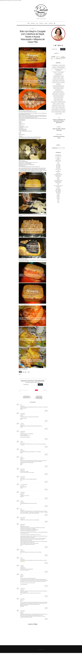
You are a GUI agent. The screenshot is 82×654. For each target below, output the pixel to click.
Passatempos (58, 186)
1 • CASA (55, 72)
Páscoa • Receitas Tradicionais (58, 185)
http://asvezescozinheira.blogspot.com (25, 437)
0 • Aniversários (54, 65)
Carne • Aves (58, 164)
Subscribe (40, 384)
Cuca (21, 404)
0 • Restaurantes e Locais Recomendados (58, 70)
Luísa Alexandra (22, 413)
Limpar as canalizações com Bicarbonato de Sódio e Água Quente (59, 121)
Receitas (33, 23)
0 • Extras (54, 67)
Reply (46, 410)
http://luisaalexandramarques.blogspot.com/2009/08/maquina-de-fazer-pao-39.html (30, 534)
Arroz (62, 76)
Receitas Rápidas (58, 111)
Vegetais (58, 202)
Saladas (63, 111)
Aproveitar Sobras (57, 76)
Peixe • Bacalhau (58, 188)
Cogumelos (58, 84)
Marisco (58, 178)
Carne (62, 78)
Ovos (58, 183)
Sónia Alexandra (22, 517)
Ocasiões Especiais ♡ (58, 181)
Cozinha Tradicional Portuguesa (58, 86)
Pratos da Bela (22, 492)
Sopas (57, 113)
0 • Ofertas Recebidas (60, 67)
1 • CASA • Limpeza (60, 72)
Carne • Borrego (58, 165)
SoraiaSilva (22, 423)
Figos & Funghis (22, 476)
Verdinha (21, 441)
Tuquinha (21, 449)
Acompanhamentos (58, 74)
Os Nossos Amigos (58, 182)
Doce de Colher (58, 173)
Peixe (58, 187)
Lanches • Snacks (59, 134)
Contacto (51, 23)
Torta (58, 201)
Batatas (55, 78)
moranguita (21, 565)
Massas (58, 179)
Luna (21, 508)
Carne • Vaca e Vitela (56, 82)
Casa (37, 23)
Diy (58, 172)
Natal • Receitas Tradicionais (58, 180)
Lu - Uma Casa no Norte (23, 484)
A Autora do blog (22, 431)
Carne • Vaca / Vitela (58, 169)
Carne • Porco (61, 80)
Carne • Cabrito (58, 166)
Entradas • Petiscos (58, 175)
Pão (58, 184)
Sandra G (21, 549)
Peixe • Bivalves (58, 189)
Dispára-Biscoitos (58, 171)
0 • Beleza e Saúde (62, 65)
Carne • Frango (55, 80)
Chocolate (62, 82)
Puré (53, 111)
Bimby (59, 78)
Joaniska (21, 574)
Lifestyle (41, 23)
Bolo (33, 28)
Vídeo (60, 113)
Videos (46, 23)
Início (28, 23)
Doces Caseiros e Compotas (58, 174)
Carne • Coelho (58, 167)
